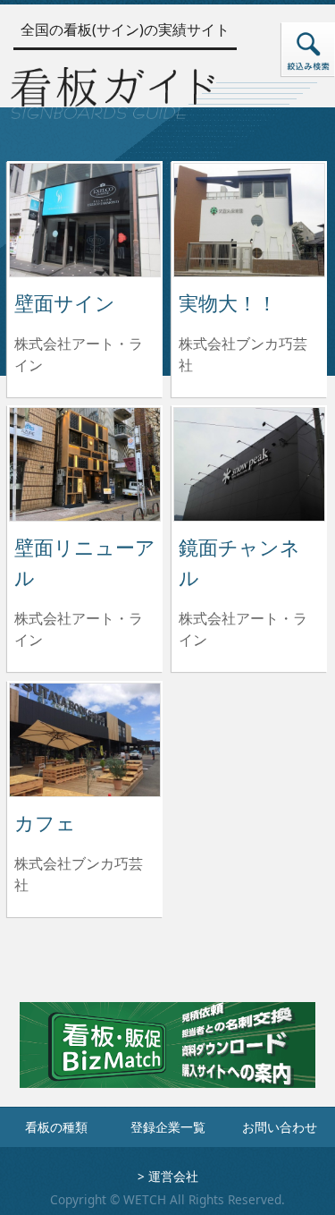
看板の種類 (56, 1126)
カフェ (45, 823)
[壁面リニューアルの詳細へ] (85, 462)
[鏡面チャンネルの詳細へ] (249, 462)
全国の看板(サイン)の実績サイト (125, 29)
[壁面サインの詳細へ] (85, 218)
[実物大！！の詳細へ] (249, 218)
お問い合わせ (279, 1126)
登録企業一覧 (167, 1126)
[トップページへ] (112, 89)
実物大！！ (228, 303)
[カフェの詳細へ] (85, 738)
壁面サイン (64, 303)
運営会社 (173, 1176)
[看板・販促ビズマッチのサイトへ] (167, 1058)
